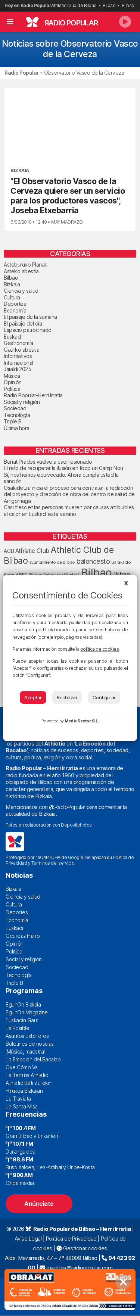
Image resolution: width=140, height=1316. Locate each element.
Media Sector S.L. (82, 721)
